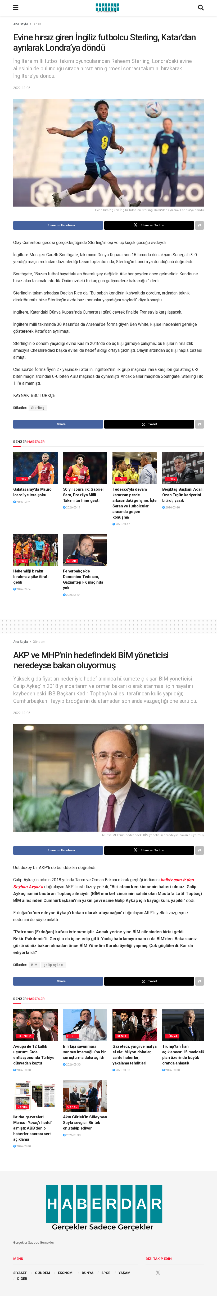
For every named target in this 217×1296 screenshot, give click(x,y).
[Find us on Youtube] (168, 1273)
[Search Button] (201, 8)
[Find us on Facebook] (148, 1273)
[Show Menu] (15, 8)
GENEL (72, 1036)
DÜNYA (172, 1036)
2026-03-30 (23, 1070)
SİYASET (20, 1273)
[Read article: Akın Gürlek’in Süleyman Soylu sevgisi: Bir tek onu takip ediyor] (85, 1096)
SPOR (37, 24)
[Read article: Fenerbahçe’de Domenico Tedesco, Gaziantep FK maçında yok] (85, 550)
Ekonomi (25, 1036)
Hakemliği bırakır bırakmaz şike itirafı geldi (30, 577)
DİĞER (22, 1279)
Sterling (37, 408)
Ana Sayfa (20, 24)
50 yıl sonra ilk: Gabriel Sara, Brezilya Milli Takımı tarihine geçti (83, 495)
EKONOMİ (66, 1273)
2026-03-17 (73, 507)
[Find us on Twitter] (158, 1273)
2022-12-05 (21, 88)
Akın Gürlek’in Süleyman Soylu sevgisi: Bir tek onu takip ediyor (85, 1123)
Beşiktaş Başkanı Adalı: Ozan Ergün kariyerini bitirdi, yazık (183, 495)
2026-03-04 (23, 589)
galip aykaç (53, 965)
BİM (34, 965)
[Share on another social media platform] (199, 225)
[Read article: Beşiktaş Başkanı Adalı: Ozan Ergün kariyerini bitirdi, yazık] (184, 468)
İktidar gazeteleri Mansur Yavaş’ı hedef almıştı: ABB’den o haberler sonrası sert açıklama (32, 1128)
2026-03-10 (172, 507)
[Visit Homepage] (108, 8)
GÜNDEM (42, 1273)
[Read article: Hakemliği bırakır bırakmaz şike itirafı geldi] (35, 550)
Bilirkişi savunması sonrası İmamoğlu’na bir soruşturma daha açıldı (84, 1052)
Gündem (39, 642)
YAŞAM (124, 1273)
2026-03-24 (23, 502)
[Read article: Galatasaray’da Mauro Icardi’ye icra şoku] (35, 468)
